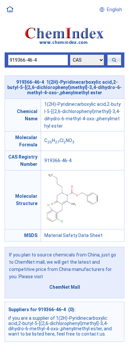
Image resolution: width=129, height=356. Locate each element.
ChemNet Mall (64, 287)
